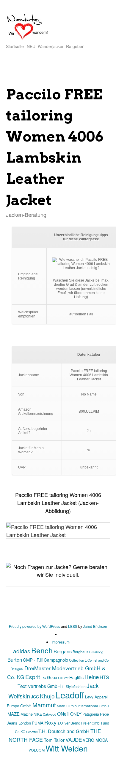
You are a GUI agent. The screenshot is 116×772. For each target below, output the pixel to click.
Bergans (63, 651)
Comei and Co (98, 660)
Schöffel (31, 732)
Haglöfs (76, 677)
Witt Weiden (67, 748)
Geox (52, 677)
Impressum (61, 641)
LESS (72, 626)
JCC (35, 697)
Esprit (32, 677)
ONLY (75, 714)
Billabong (96, 651)
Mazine (27, 714)
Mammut (44, 704)
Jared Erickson (95, 626)
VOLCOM (37, 749)
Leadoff (70, 694)
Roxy (50, 722)
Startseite (15, 46)
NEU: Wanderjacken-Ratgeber (55, 46)
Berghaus (80, 652)
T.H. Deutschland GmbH (64, 731)
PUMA (37, 723)
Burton (14, 659)
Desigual (16, 668)
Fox (43, 678)
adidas (21, 651)
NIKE (38, 714)
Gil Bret (63, 678)
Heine (91, 677)
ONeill (63, 713)
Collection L (78, 660)
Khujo (47, 696)
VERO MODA (95, 740)
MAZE (13, 714)
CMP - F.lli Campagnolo (45, 660)
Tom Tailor (54, 739)
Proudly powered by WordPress (34, 626)
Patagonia (90, 714)
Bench (42, 650)
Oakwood (49, 714)
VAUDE (73, 739)
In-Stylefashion (74, 686)
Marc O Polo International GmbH (83, 705)
